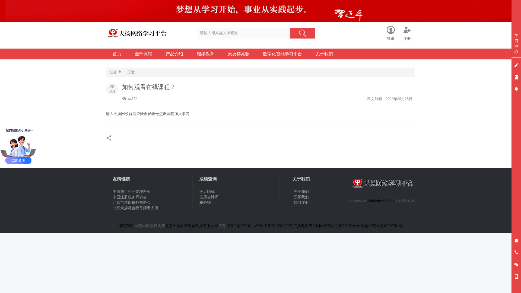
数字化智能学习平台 (282, 54)
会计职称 (207, 192)
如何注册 (301, 202)
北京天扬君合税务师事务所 (135, 208)
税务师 (205, 202)
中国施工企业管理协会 (132, 192)
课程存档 (126, 226)
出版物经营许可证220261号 (380, 226)
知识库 (115, 72)
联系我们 (301, 197)
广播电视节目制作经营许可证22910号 (324, 226)
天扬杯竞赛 (238, 54)
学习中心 (516, 43)
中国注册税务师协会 (130, 197)
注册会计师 (208, 197)
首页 (117, 54)
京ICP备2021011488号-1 (246, 226)
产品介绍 (174, 54)
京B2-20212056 (280, 226)
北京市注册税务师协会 (132, 202)
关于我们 (324, 54)
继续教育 (205, 54)
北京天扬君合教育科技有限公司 (191, 226)
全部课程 (143, 54)
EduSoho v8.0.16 (381, 200)
